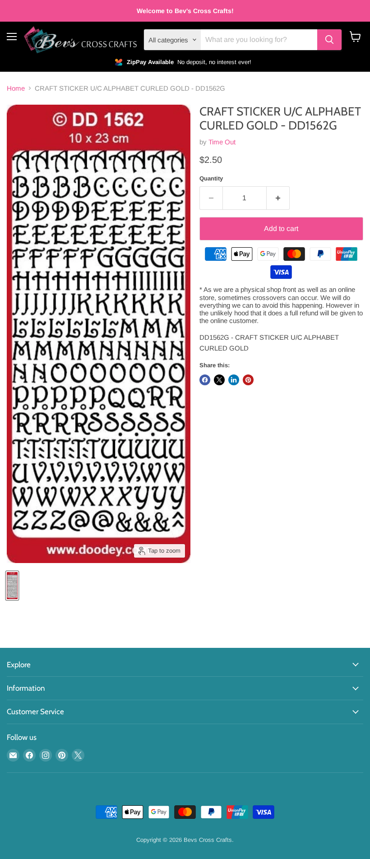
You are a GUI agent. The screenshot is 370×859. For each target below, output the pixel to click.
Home (16, 88)
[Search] (329, 39)
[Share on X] (219, 379)
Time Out (222, 142)
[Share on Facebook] (204, 379)
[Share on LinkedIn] (233, 379)
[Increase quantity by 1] (278, 198)
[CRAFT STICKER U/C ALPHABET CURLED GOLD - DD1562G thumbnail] (12, 585)
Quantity (211, 178)
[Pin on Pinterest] (248, 379)
